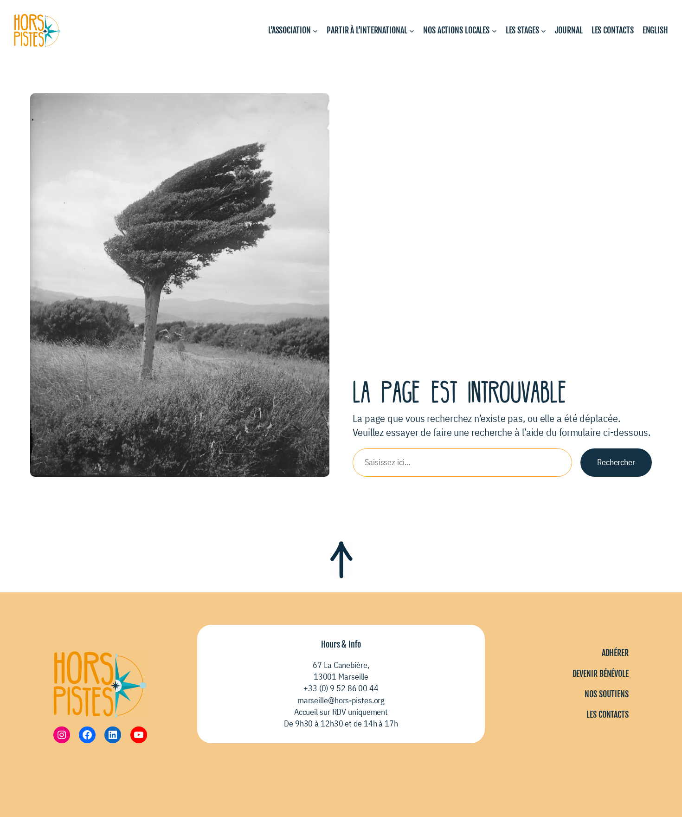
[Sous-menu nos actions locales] (494, 30)
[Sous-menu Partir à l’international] (411, 30)
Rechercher (616, 462)
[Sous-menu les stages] (543, 30)
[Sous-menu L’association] (315, 30)
